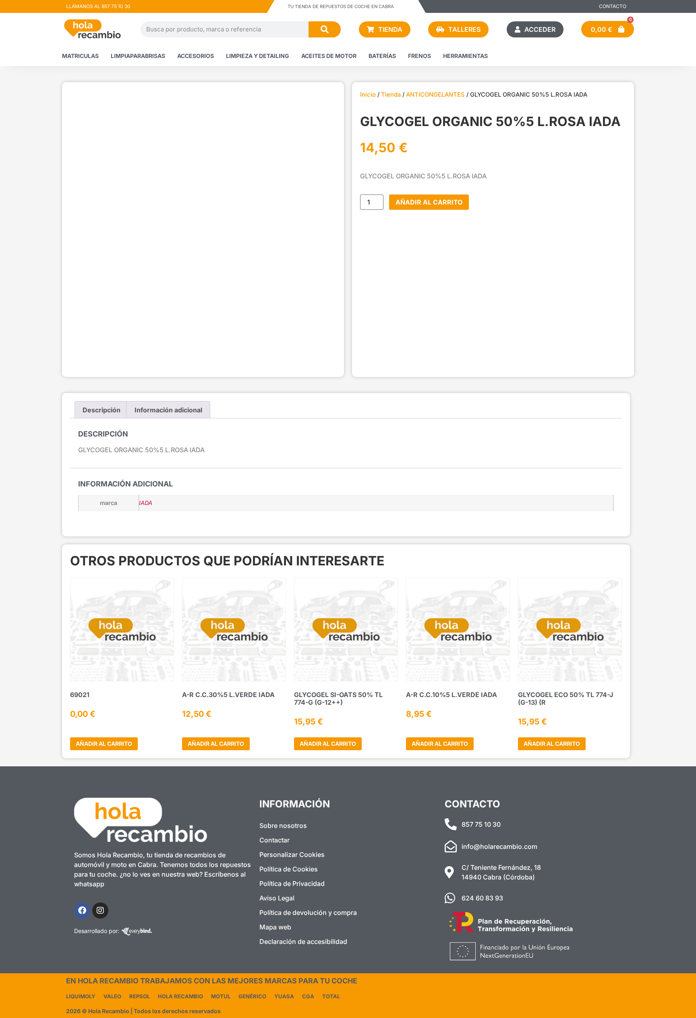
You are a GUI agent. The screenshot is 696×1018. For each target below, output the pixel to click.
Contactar (274, 840)
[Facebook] (82, 910)
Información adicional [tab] (168, 410)
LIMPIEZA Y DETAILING (257, 55)
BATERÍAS (382, 55)
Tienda (391, 94)
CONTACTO (612, 6)
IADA (145, 502)
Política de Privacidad (292, 883)
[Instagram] (100, 910)
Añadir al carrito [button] (104, 743)
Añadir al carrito (429, 202)
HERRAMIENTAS (465, 55)
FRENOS (419, 55)
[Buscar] (325, 29)
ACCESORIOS (195, 55)
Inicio (368, 94)
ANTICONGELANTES (435, 94)
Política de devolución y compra (308, 912)
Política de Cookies (288, 869)
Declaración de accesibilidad (303, 941)
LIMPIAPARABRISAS (138, 55)
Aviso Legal (276, 898)
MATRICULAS (80, 55)
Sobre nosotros (283, 825)
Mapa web (275, 927)
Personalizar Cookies (292, 854)
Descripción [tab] (101, 410)
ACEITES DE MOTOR (328, 55)
